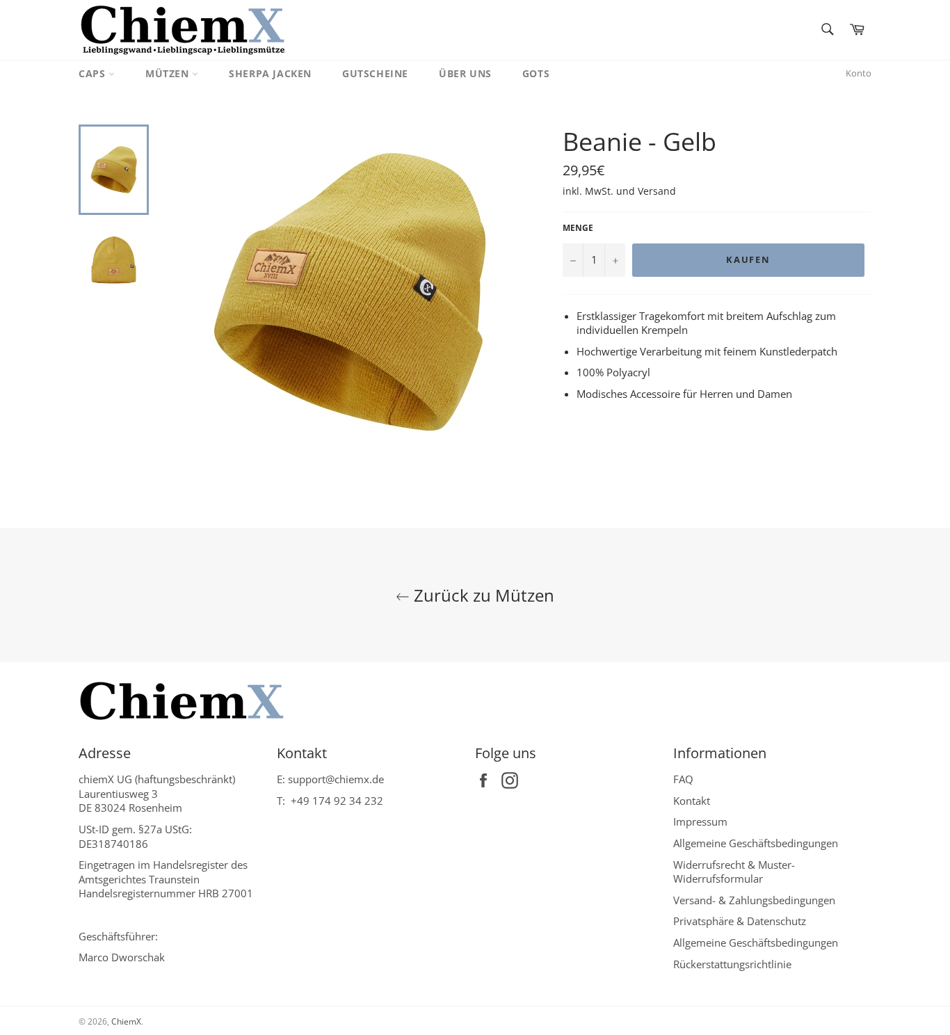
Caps (93, 73)
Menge (578, 228)
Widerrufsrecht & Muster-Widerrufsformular (734, 872)
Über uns (465, 73)
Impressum (700, 821)
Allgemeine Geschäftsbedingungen (755, 843)
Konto (858, 73)
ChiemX (126, 1021)
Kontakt (691, 801)
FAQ (683, 779)
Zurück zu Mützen (482, 595)
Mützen (168, 73)
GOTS (535, 73)
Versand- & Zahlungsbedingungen (754, 900)
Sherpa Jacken (270, 73)
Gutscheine (375, 73)
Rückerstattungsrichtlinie (732, 964)
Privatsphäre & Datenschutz (739, 921)
